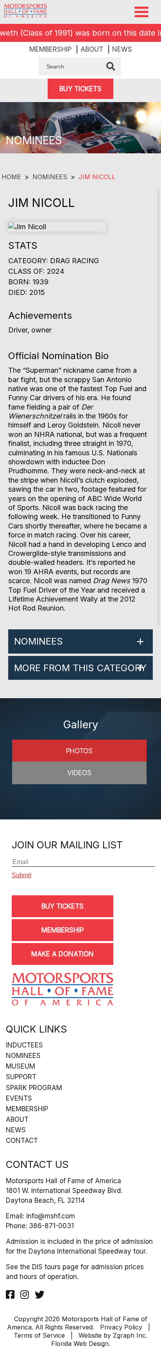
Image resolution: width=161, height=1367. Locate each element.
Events (19, 1098)
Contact (22, 1140)
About (91, 49)
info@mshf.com (50, 1216)
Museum (20, 1066)
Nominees (49, 177)
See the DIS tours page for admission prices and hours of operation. (75, 1272)
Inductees (24, 1045)
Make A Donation (62, 954)
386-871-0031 (51, 1226)
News (122, 49)
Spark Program (34, 1088)
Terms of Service (39, 1335)
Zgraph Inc (129, 1335)
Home (11, 177)
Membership (50, 49)
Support (21, 1077)
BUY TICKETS (80, 89)
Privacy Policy (121, 1327)
